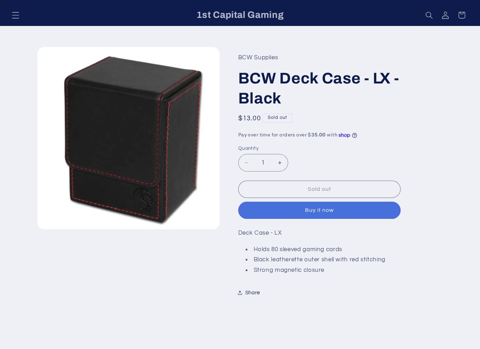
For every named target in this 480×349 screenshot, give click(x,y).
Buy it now (319, 210)
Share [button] (252, 292)
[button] (15, 15)
